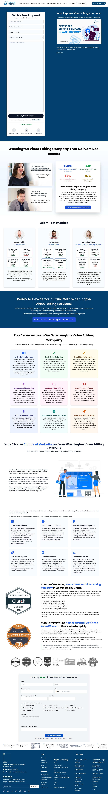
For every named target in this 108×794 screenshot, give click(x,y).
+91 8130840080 (35, 120)
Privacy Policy (44, 775)
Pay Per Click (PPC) (51, 705)
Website (51, 696)
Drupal (94, 789)
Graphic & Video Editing (38, 3)
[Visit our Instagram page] (29, 791)
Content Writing (28, 708)
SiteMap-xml (44, 787)
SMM (55, 785)
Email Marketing (28, 710)
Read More (60, 53)
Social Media (71, 705)
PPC (55, 770)
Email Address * (25, 689)
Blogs (42, 765)
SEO (55, 763)
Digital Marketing (24, 3)
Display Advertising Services (61, 777)
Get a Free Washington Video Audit (78, 207)
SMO (55, 782)
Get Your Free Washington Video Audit (54, 319)
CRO (55, 780)
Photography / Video (51, 710)
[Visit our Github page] (16, 791)
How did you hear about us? (29, 726)
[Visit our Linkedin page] (12, 791)
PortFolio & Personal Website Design (98, 770)
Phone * (57, 689)
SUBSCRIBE (34, 786)
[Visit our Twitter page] (8, 791)
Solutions (43, 760)
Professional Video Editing (78, 778)
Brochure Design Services (79, 784)
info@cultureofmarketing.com (14, 772)
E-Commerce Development (96, 766)
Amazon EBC (78, 781)
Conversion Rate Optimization (54, 708)
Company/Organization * (28, 696)
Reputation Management (75, 708)
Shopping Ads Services (60, 775)
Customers (44, 763)
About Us (43, 758)
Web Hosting (71, 710)
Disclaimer (44, 779)
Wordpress (95, 781)
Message (23, 714)
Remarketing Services (60, 772)
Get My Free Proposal (25, 116)
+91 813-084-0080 (100, 3)
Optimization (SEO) (29, 705)
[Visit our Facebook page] (4, 791)
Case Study (71, 3)
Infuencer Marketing (59, 787)
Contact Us (44, 782)
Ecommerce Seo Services (61, 767)
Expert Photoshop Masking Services (79, 766)
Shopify (95, 784)
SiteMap (43, 784)
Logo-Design (78, 788)
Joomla (95, 786)
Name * (23, 681)
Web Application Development (97, 778)
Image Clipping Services (79, 770)
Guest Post (44, 767)
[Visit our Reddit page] (20, 791)
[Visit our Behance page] (25, 791)
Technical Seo (58, 765)
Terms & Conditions (46, 777)
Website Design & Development (56, 3)
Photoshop (77, 790)
